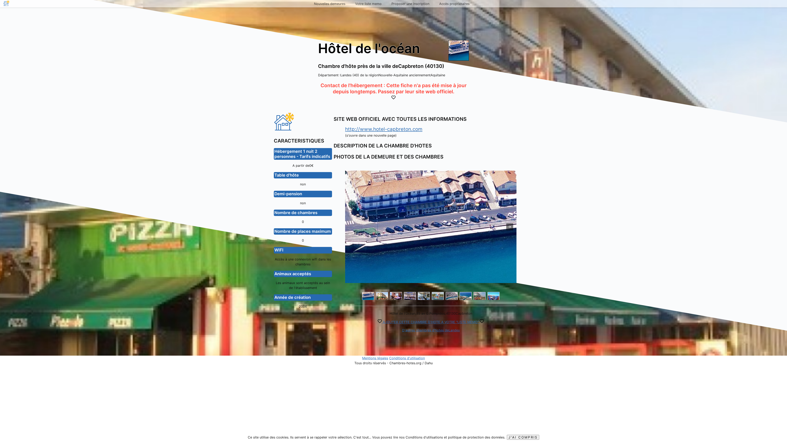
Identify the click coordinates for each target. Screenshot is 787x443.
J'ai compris (523, 437)
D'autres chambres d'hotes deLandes (431, 330)
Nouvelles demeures (329, 4)
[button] (509, 226)
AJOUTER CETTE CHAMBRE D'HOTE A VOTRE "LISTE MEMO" (431, 322)
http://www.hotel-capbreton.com (383, 129)
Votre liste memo (368, 4)
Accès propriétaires (454, 4)
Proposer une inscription (410, 4)
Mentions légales (375, 358)
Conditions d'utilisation (407, 358)
